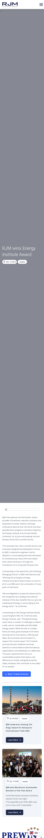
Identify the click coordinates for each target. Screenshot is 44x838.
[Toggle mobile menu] (41, 4)
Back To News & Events (18, 674)
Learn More (13, 740)
